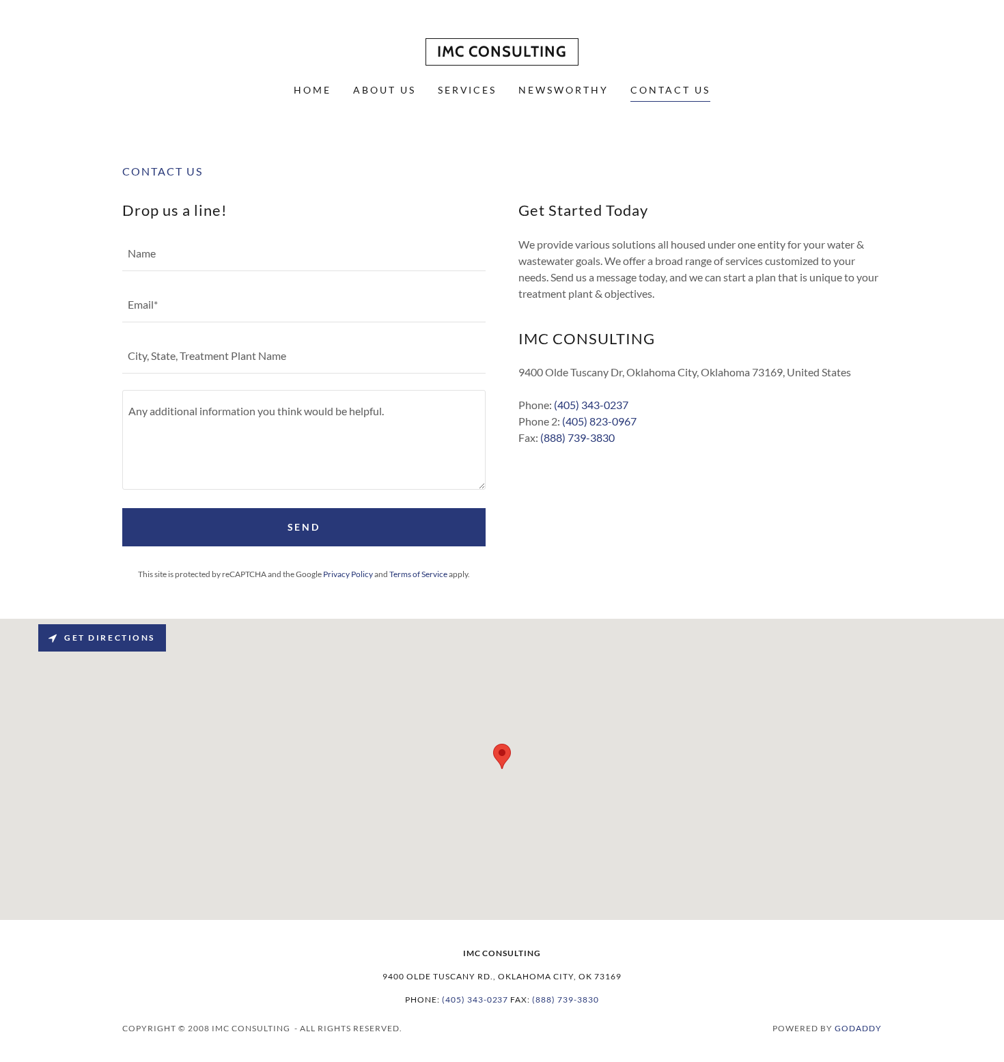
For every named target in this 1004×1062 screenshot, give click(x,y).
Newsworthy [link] (563, 90)
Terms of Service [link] (418, 574)
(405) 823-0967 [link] (599, 421)
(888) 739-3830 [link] (577, 437)
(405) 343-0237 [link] (591, 404)
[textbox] (304, 253)
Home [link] (312, 90)
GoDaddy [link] (858, 1028)
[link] (502, 52)
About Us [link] (384, 90)
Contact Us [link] (670, 90)
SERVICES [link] (467, 90)
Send (304, 527)
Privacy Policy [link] (348, 574)
